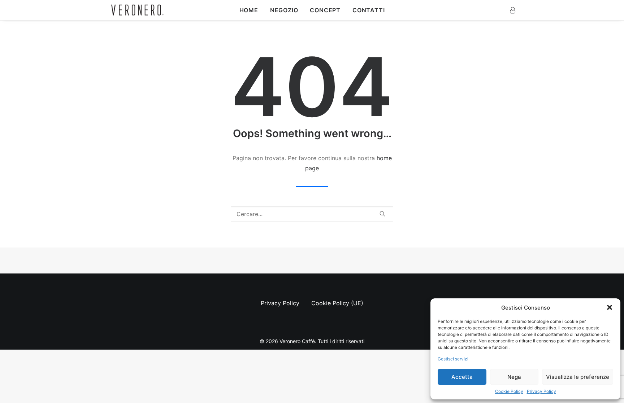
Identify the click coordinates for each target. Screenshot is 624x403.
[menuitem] (248, 10)
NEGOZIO (284, 10)
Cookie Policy (509, 391)
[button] (609, 307)
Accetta (462, 376)
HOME (248, 10)
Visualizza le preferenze (577, 376)
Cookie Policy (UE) (337, 303)
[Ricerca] (312, 214)
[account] (512, 10)
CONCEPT (325, 10)
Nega (514, 376)
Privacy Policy (541, 391)
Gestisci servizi (453, 359)
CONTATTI (368, 10)
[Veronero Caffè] (137, 10)
